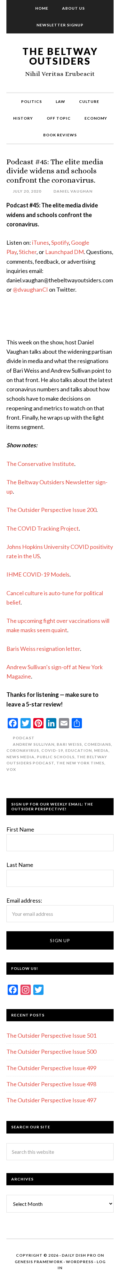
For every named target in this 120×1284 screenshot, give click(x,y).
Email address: (24, 900)
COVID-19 (52, 750)
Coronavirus (22, 750)
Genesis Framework (39, 1261)
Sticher (27, 251)
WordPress (79, 1261)
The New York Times (80, 762)
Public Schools (56, 756)
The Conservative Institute (40, 463)
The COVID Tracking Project (42, 528)
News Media (20, 756)
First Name (20, 829)
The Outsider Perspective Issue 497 (51, 1100)
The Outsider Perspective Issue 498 (51, 1084)
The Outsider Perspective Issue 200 (51, 509)
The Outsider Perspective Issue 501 (51, 1035)
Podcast (24, 737)
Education (78, 750)
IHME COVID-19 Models (37, 574)
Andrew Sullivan (33, 744)
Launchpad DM (64, 251)
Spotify (60, 242)
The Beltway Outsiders (60, 56)
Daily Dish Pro (79, 1255)
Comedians (97, 744)
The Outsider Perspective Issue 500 (51, 1051)
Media (101, 750)
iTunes (40, 242)
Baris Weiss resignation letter (43, 648)
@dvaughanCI (30, 289)
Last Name (19, 864)
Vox (11, 769)
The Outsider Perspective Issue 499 (51, 1067)
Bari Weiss (69, 744)
